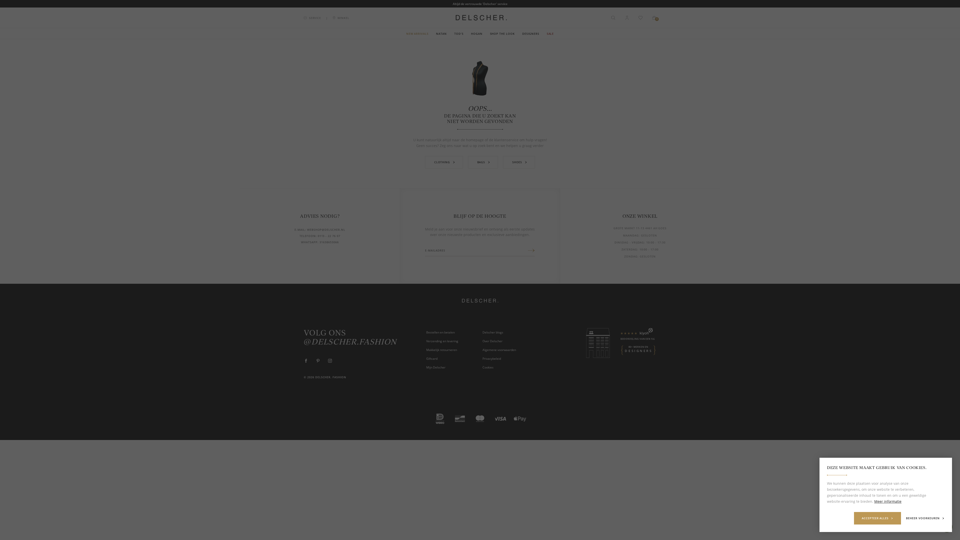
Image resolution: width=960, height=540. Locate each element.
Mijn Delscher (436, 367)
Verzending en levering (442, 341)
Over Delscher (492, 341)
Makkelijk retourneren (441, 350)
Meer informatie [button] (888, 501)
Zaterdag (629, 249)
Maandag (631, 235)
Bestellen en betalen (440, 332)
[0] (654, 18)
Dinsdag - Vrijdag (629, 242)
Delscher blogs (492, 332)
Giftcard (432, 358)
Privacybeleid (491, 358)
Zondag (631, 256)
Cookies (488, 367)
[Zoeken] (613, 17)
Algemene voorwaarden (499, 350)
